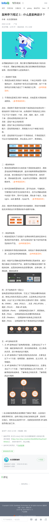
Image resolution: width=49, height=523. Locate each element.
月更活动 (10, 8)
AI (24, 8)
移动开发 (37, 8)
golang (29, 8)
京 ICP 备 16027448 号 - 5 (25, 509)
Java (43, 8)
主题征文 (18, 8)
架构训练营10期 (8, 451)
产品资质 (24, 512)
